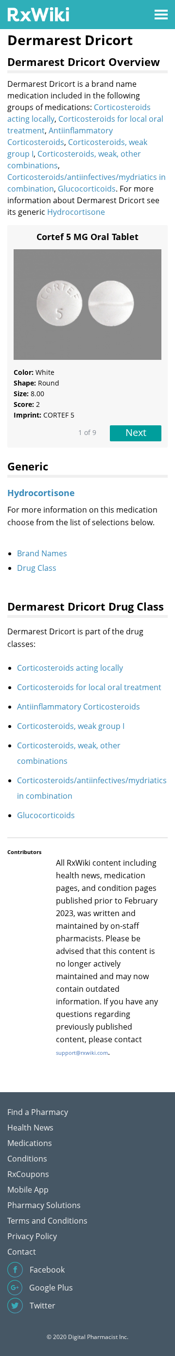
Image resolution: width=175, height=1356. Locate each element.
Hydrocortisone (76, 212)
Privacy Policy (32, 1236)
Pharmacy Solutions (44, 1205)
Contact (21, 1251)
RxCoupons (28, 1174)
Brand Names (42, 553)
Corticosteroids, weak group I (70, 726)
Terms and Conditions (47, 1220)
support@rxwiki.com (82, 1052)
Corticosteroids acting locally (70, 667)
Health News (30, 1127)
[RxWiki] (38, 14)
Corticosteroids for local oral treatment (89, 687)
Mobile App (28, 1189)
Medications (29, 1143)
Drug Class (36, 568)
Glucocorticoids (87, 188)
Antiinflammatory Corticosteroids (78, 706)
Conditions (27, 1158)
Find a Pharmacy (37, 1112)
